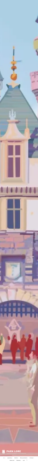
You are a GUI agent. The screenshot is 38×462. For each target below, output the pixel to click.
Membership (18, 460)
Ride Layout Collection (23, 457)
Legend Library (9, 457)
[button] (27, 460)
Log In (24, 460)
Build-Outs (16, 457)
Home (4, 457)
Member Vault (12, 460)
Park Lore (13, 451)
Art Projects (31, 457)
